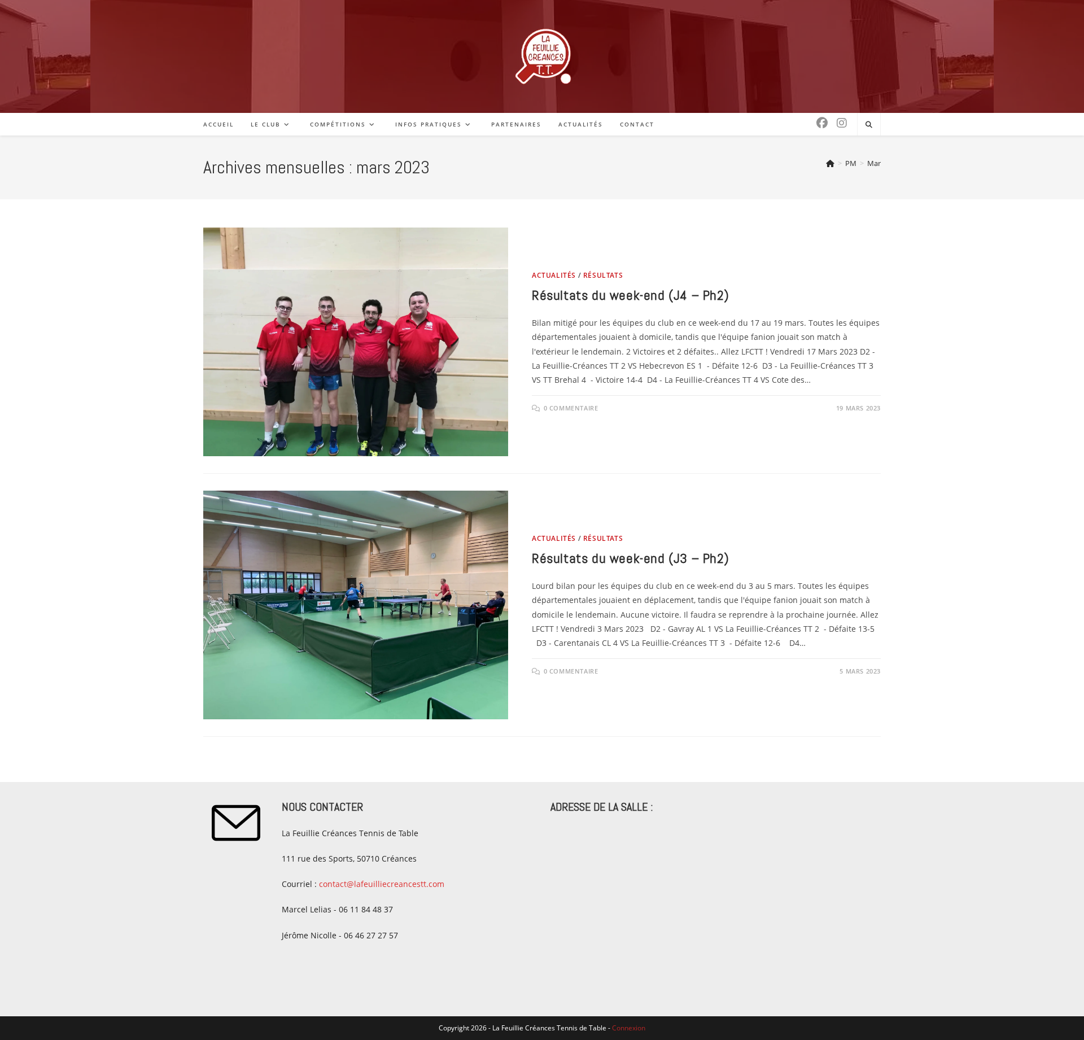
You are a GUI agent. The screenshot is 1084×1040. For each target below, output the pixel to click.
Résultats (603, 275)
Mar (874, 163)
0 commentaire (571, 408)
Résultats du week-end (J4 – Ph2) (630, 295)
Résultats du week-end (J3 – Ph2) (630, 558)
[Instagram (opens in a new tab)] (841, 123)
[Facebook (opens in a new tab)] (822, 123)
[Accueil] (830, 163)
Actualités (554, 275)
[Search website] (869, 125)
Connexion (628, 1028)
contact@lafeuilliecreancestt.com (381, 884)
